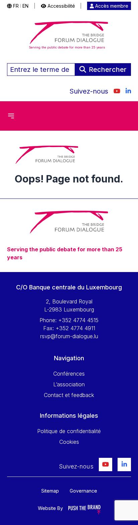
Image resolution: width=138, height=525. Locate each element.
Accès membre (111, 6)
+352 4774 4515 (78, 320)
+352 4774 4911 (75, 328)
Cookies (69, 441)
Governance (83, 491)
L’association (69, 384)
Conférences (69, 373)
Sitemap (50, 491)
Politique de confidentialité (69, 431)
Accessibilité (60, 6)
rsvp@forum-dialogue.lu (69, 336)
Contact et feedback (69, 395)
